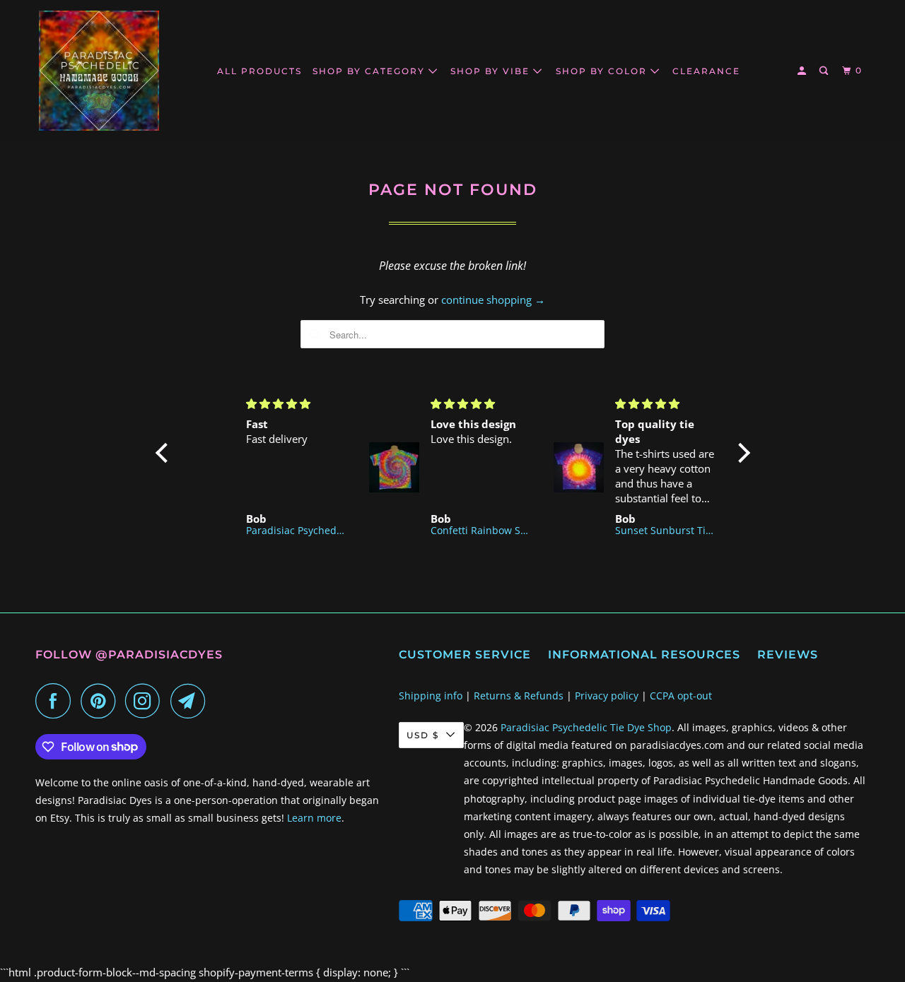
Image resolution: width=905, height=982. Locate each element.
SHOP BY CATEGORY (370, 71)
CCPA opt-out (681, 695)
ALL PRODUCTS (259, 71)
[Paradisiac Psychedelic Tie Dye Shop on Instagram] (146, 700)
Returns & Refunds (519, 695)
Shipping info (430, 695)
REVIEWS (787, 654)
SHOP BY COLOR (603, 71)
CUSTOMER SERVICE (465, 654)
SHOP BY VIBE (491, 71)
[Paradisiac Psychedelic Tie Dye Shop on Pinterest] (101, 700)
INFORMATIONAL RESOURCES (644, 654)
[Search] (825, 71)
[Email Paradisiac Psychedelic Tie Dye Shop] (191, 700)
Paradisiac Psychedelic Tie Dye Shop (586, 727)
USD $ (423, 735)
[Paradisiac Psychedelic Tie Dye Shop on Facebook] (56, 700)
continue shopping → (493, 299)
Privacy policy (606, 695)
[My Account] (803, 71)
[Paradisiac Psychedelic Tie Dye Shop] (99, 70)
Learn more (314, 817)
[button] (165, 453)
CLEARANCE (706, 71)
